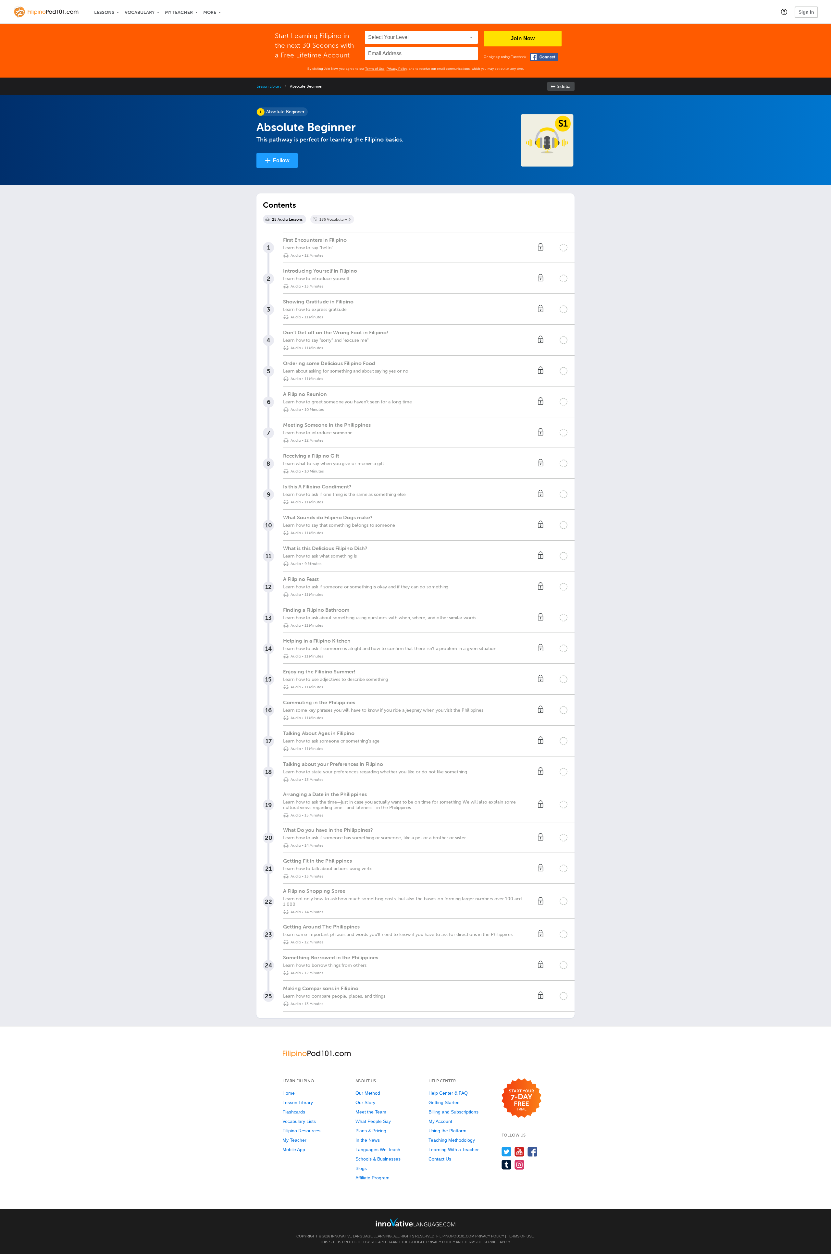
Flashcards (293, 1111)
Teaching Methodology (451, 1140)
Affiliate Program (372, 1177)
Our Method (367, 1093)
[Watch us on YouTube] (520, 1152)
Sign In (806, 12)
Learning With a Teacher (453, 1149)
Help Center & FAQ (448, 1093)
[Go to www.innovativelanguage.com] (415, 1222)
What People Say (373, 1121)
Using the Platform (447, 1130)
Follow (281, 160)
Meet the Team (370, 1111)
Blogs (361, 1168)
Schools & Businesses (378, 1159)
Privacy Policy (397, 68)
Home (288, 1093)
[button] (784, 11)
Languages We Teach (377, 1149)
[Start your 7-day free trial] (521, 1098)
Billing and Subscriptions (453, 1111)
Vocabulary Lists (299, 1121)
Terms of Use (375, 68)
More (209, 12)
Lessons (104, 12)
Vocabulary (140, 12)
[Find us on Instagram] (520, 1165)
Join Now (523, 38)
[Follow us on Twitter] (507, 1152)
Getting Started (444, 1102)
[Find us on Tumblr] (507, 1165)
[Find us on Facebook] (532, 1152)
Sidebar (564, 86)
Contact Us (439, 1159)
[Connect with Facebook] (544, 57)
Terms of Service (481, 1242)
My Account (440, 1121)
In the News (367, 1140)
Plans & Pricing (370, 1130)
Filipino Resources (301, 1130)
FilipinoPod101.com (455, 1236)
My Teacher (179, 12)
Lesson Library (268, 86)
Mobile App (293, 1149)
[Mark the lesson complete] (563, 248)
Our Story (365, 1102)
